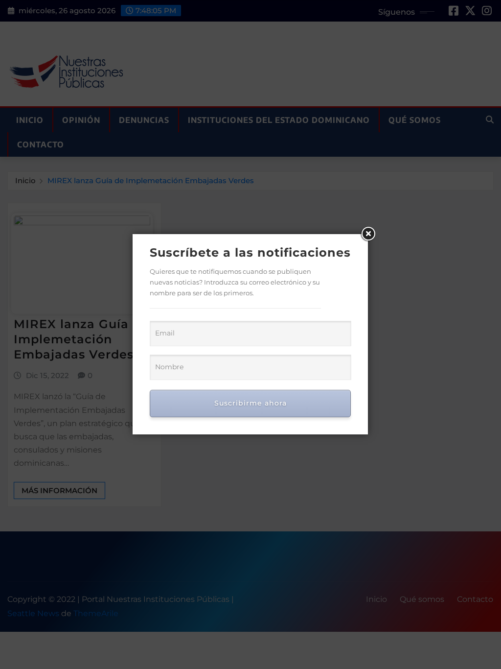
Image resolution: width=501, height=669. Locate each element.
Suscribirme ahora (250, 403)
